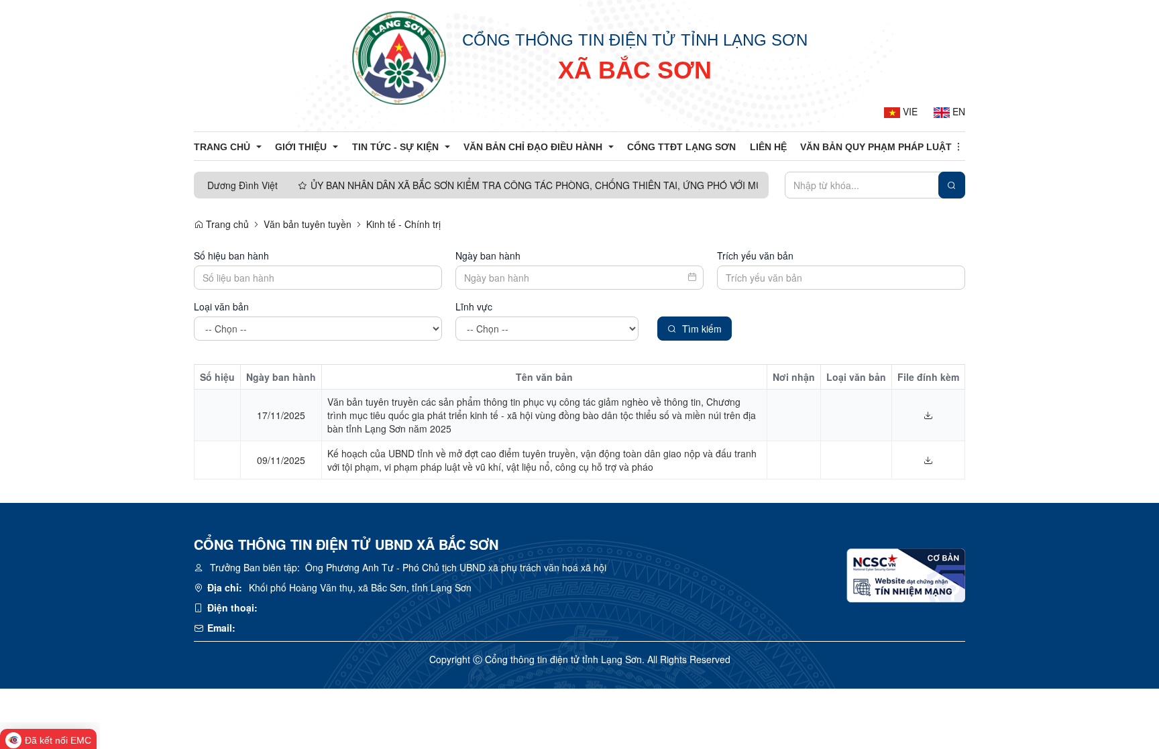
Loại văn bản (221, 306)
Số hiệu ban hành (231, 255)
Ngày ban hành (487, 255)
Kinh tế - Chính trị (403, 224)
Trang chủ (226, 224)
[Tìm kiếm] (951, 185)
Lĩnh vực (473, 306)
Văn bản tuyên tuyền (307, 224)
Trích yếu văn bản (755, 255)
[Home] (399, 57)
